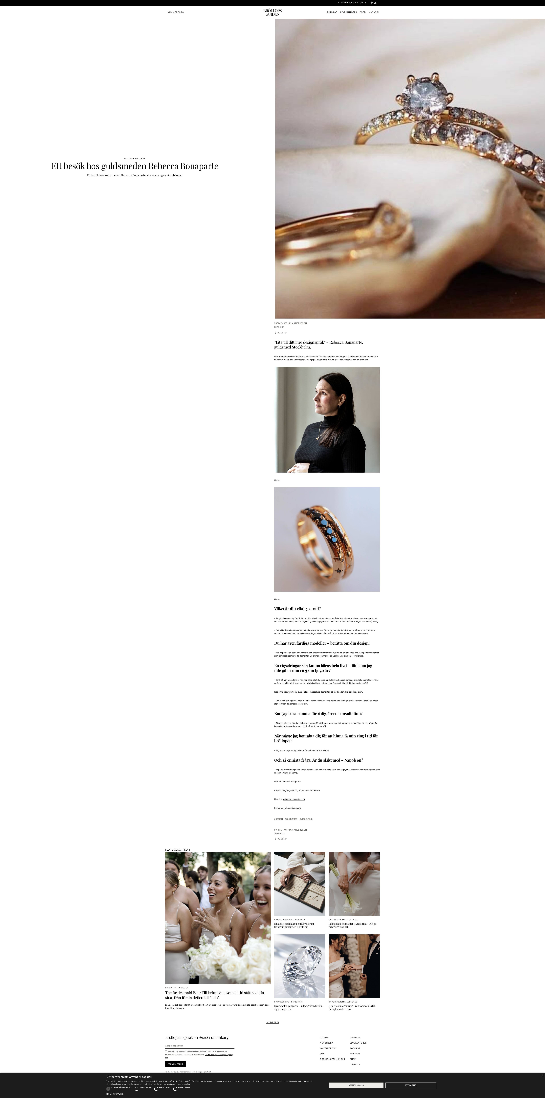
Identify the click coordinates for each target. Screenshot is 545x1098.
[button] (213, 1094)
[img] (272, 12)
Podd (363, 12)
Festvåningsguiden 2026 (350, 3)
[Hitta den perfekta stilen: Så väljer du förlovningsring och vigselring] (299, 891)
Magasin (374, 12)
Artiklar (332, 12)
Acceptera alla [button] (356, 1085)
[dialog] (272, 1085)
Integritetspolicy (183, 1084)
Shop (353, 1059)
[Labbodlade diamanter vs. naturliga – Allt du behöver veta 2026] (354, 891)
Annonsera (326, 1043)
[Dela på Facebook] (275, 332)
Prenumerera (175, 1064)
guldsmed (291, 819)
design (279, 819)
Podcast (355, 1048)
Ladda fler (272, 1022)
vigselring (307, 819)
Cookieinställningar (332, 1059)
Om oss (324, 1037)
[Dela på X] (279, 332)
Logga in (355, 1064)
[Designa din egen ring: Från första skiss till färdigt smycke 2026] (354, 973)
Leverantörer (348, 12)
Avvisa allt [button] (410, 1085)
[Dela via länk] (285, 332)
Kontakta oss (328, 1048)
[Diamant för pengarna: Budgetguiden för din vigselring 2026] (299, 973)
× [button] (542, 1076)
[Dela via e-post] (282, 332)
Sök (322, 1053)
